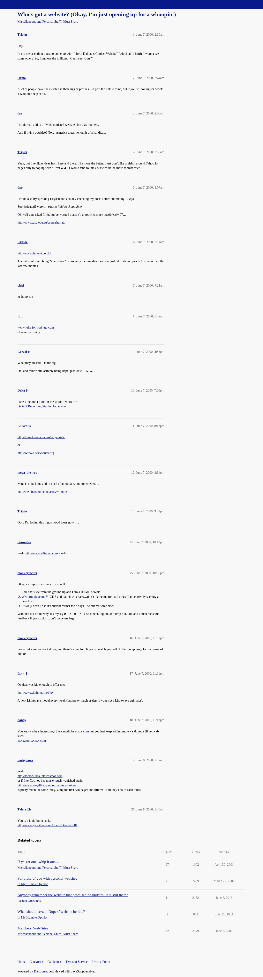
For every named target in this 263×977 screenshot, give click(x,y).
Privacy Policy (101, 961)
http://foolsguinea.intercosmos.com (39, 776)
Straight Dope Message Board (21, 4)
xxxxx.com (38, 740)
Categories (36, 961)
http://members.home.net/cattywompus (42, 491)
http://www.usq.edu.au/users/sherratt (41, 222)
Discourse (40, 971)
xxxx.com (23, 740)
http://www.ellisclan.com (41, 553)
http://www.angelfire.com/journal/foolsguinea (46, 785)
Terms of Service (77, 961)
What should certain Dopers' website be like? (51, 911)
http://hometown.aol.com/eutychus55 (41, 437)
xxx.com (83, 731)
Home (21, 961)
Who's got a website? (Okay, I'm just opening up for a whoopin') (96, 14)
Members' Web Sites (32, 928)
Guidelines (54, 961)
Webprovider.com (33, 596)
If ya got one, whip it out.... (38, 862)
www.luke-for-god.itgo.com (35, 327)
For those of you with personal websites (47, 878)
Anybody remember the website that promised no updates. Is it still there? (72, 895)
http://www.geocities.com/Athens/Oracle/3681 (47, 825)
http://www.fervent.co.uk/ (34, 253)
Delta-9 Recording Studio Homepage (41, 406)
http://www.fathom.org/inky (35, 692)
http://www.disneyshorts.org (35, 453)
